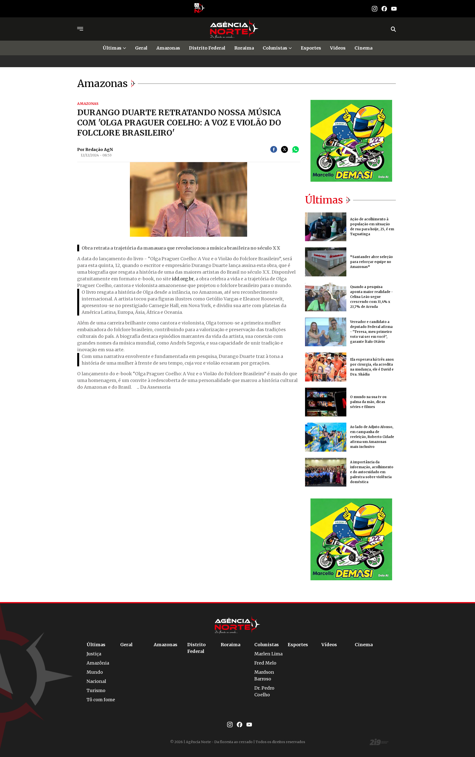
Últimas (112, 48)
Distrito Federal (207, 48)
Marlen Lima (268, 654)
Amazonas (168, 48)
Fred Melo (265, 663)
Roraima (244, 48)
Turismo (96, 690)
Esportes (311, 48)
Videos (338, 48)
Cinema (363, 48)
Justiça (94, 654)
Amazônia (98, 663)
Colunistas (275, 48)
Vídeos (329, 644)
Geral (141, 48)
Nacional (96, 681)
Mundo (95, 672)
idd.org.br (183, 279)
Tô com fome (101, 699)
